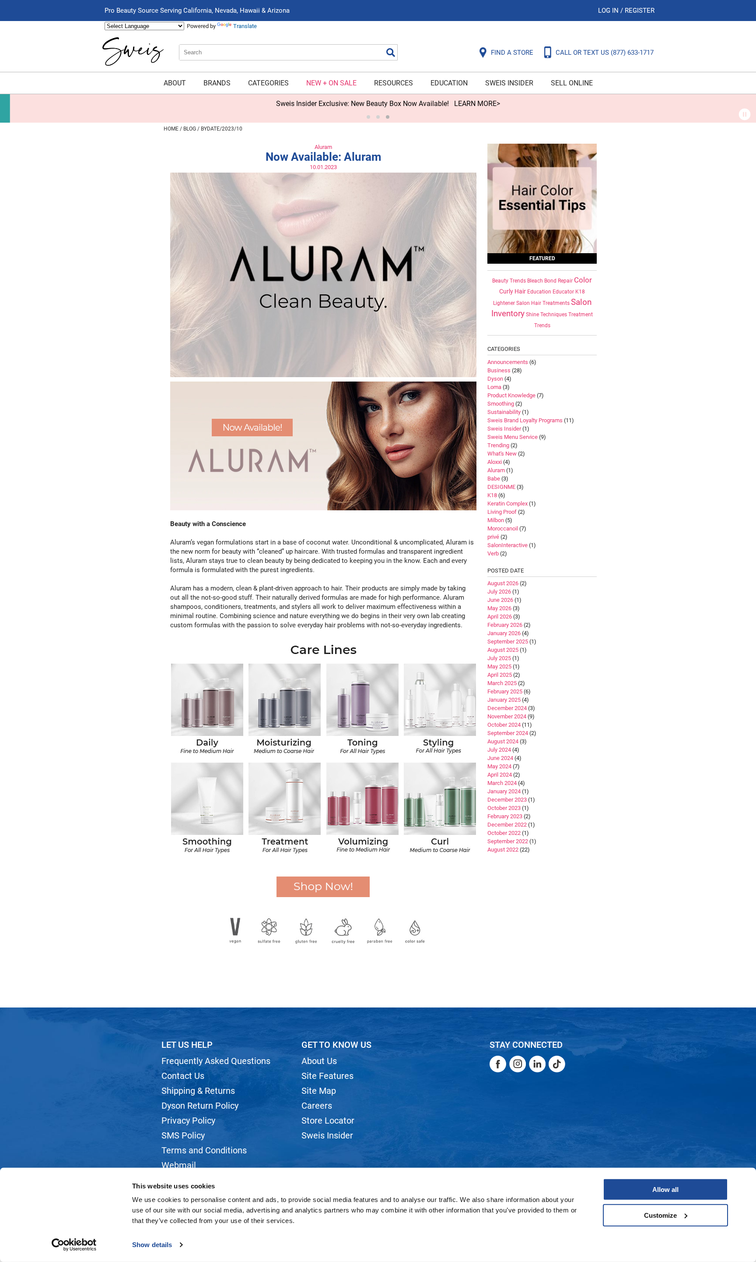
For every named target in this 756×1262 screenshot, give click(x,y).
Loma (494, 387)
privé (493, 537)
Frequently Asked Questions (215, 1061)
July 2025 (499, 658)
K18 (580, 292)
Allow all (665, 1189)
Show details (152, 1244)
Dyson (495, 378)
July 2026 (499, 591)
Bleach (535, 281)
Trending (498, 445)
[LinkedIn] (537, 1064)
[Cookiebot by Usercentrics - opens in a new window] (74, 1244)
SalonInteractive (507, 545)
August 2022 (502, 849)
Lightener (504, 303)
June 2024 (500, 758)
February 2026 (504, 625)
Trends (542, 325)
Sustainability (504, 412)
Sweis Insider (509, 83)
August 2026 (502, 583)
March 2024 (502, 783)
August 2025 (502, 650)
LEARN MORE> (467, 103)
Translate (245, 26)
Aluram (323, 147)
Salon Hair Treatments (543, 303)
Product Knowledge (511, 395)
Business (499, 370)
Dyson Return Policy (199, 1105)
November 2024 (506, 716)
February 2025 (504, 691)
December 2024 (507, 708)
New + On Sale (331, 83)
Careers (316, 1105)
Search (390, 52)
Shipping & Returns (198, 1090)
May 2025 (499, 666)
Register (639, 10)
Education (449, 83)
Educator (563, 292)
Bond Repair (558, 281)
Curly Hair (512, 291)
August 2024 (502, 741)
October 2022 (504, 833)
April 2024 (499, 774)
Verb (493, 553)
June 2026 (500, 600)
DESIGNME (501, 487)
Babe (493, 478)
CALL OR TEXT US (605, 53)
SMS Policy (183, 1135)
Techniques (553, 314)
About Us (319, 1061)
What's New (502, 453)
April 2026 (499, 616)
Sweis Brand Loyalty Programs (525, 420)
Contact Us (182, 1076)
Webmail (178, 1165)
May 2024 (499, 766)
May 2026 (499, 608)
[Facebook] (498, 1064)
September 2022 (507, 841)
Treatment (580, 314)
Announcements (507, 362)
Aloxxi (494, 462)
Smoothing (500, 403)
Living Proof (502, 512)
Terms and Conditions (204, 1150)
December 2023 (507, 799)
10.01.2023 (323, 167)
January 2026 (504, 633)
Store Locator (327, 1120)
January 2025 (504, 699)
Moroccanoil (502, 528)
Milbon (495, 520)
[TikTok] (557, 1064)
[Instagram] (517, 1064)
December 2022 (507, 824)
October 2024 (504, 724)
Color (583, 280)
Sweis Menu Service (512, 437)
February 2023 (504, 816)
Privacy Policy (188, 1120)
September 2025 (507, 641)
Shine (532, 314)
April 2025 (499, 675)
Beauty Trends (509, 281)
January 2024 (504, 791)
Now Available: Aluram (324, 156)
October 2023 (504, 808)
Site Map (318, 1090)
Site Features (327, 1076)
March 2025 (502, 683)
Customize (660, 1215)
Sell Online (572, 83)
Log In (609, 10)
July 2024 (499, 749)
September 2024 (507, 733)
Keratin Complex (507, 503)
